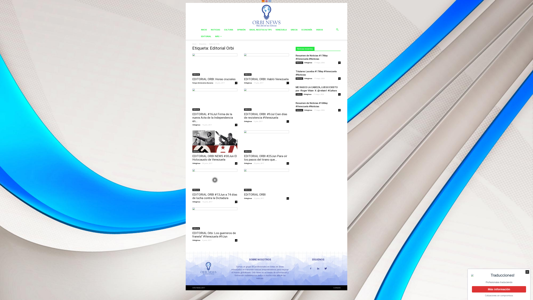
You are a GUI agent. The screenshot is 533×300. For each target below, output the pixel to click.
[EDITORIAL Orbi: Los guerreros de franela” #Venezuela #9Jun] (214, 218)
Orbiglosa (248, 83)
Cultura (228, 29)
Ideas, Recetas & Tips (260, 29)
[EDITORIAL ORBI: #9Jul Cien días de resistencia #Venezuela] (266, 99)
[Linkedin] (318, 268)
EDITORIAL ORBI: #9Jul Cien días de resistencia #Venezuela (265, 115)
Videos (319, 29)
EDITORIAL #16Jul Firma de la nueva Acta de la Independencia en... (212, 117)
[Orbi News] (266, 14)
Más (217, 36)
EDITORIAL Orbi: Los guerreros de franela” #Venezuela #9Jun (214, 234)
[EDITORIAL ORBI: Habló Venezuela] (266, 64)
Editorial (206, 36)
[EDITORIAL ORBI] (266, 180)
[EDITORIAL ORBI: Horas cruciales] (214, 64)
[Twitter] (325, 268)
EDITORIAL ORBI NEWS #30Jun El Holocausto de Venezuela (214, 157)
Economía (306, 29)
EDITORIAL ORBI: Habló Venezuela (266, 79)
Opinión (241, 29)
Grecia (294, 29)
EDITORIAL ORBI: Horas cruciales (214, 79)
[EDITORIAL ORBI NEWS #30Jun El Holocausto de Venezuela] (214, 141)
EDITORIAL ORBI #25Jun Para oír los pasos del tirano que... (265, 157)
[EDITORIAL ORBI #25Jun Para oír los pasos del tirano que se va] (266, 141)
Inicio (204, 29)
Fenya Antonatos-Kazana (202, 83)
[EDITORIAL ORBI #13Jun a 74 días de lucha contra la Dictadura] (214, 180)
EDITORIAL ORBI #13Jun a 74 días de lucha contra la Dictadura (214, 196)
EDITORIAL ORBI (255, 194)
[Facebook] (310, 268)
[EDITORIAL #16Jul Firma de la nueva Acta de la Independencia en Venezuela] (214, 99)
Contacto (337, 288)
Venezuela (281, 29)
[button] (337, 30)
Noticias (215, 29)
